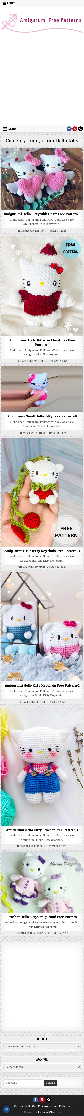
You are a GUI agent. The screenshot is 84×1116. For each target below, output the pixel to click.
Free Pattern (72, 865)
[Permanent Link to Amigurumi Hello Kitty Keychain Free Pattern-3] (42, 492)
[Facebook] (69, 128)
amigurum (9, 447)
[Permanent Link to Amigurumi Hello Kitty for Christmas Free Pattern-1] (42, 286)
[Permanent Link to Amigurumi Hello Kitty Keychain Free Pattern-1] (42, 627)
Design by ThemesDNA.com (42, 1112)
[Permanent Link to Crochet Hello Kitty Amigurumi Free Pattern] (42, 882)
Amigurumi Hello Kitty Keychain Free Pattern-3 (42, 551)
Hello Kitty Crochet (42, 870)
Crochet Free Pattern (16, 865)
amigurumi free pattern (59, 158)
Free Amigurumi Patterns (32, 230)
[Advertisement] (42, 81)
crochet (73, 162)
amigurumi (15, 158)
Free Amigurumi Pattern (47, 865)
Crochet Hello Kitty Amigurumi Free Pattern (42, 917)
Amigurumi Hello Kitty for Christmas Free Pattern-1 (42, 342)
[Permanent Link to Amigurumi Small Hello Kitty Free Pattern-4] (42, 389)
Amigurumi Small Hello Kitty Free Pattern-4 (42, 416)
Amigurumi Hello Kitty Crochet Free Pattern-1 (42, 830)
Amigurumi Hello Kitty (52, 162)
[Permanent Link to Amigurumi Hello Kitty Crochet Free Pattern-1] (42, 766)
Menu (11, 3)
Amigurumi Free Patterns (20, 162)
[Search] (80, 128)
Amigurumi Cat (33, 158)
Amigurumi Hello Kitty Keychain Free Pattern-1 (42, 685)
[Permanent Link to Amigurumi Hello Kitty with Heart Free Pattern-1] (42, 179)
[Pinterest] (74, 128)
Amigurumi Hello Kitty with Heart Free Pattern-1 (42, 214)
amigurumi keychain (50, 586)
